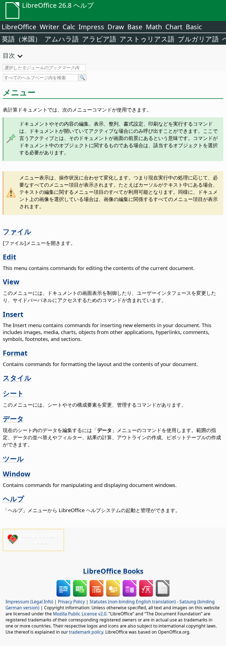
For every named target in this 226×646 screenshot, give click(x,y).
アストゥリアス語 (147, 38)
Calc (69, 26)
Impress (91, 26)
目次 (9, 55)
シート (13, 393)
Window (16, 473)
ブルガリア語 (198, 38)
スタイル (17, 377)
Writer (49, 26)
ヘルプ (13, 498)
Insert (13, 314)
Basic (194, 26)
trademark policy (86, 632)
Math (154, 26)
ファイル (17, 231)
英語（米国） (21, 38)
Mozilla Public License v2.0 (79, 614)
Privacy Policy (71, 602)
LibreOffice (19, 26)
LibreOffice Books (113, 571)
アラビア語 (99, 38)
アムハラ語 (62, 38)
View (11, 281)
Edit (9, 256)
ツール (13, 458)
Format (15, 353)
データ (13, 418)
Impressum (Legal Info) (29, 602)
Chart (173, 26)
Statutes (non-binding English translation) (133, 602)
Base (134, 26)
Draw (115, 26)
